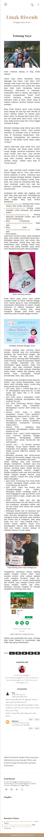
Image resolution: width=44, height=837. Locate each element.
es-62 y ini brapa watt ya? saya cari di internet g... (17, 825)
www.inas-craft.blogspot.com (17, 215)
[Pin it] (31, 653)
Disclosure (30, 835)
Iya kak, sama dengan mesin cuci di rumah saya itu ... (18, 826)
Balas (30, 719)
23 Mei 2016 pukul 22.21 (18, 694)
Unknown (15, 721)
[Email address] (6, 789)
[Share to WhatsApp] (12, 653)
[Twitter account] (17, 789)
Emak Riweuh (22, 17)
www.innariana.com (14, 204)
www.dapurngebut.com (15, 208)
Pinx (13, 693)
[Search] (32, 4)
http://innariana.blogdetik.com (18, 230)
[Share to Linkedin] (37, 653)
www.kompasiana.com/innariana (19, 223)
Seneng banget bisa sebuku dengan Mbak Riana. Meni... (18, 821)
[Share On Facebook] (18, 653)
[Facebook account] (11, 789)
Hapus (37, 719)
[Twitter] (24, 653)
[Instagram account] (22, 789)
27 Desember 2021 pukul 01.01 (20, 723)
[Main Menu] (37, 4)
